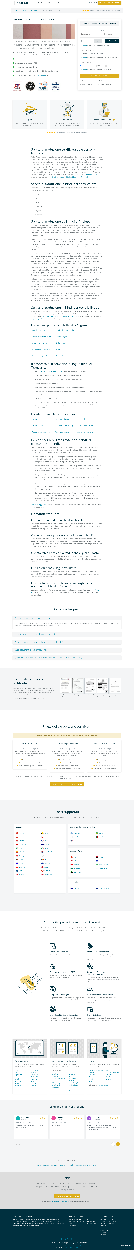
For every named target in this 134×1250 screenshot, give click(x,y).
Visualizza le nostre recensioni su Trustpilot (50, 1165)
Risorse (60, 3)
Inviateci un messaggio (61, 1202)
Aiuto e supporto (91, 1223)
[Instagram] (66, 1239)
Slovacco (92, 1075)
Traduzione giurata (62, 419)
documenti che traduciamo (70, 1091)
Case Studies (90, 1221)
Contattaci (125, 1246)
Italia (16, 1077)
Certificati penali (73, 1085)
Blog (87, 1219)
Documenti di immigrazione (42, 349)
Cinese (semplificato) (96, 1070)
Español (52, 1245)
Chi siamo (51, 3)
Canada (17, 1079)
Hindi (91, 1079)
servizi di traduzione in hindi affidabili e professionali (68, 177)
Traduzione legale (82, 419)
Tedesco (91, 1077)
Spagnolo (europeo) (112, 1072)
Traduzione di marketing (64, 425)
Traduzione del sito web (85, 425)
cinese (70, 316)
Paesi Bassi (34, 1075)
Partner (102, 1221)
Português (80, 1245)
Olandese (109, 1077)
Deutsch (58, 1245)
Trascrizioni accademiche (41, 337)
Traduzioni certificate (75, 1219)
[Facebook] (61, 1239)
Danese (91, 1072)
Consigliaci (103, 1223)
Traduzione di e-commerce (42, 432)
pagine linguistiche (38, 319)
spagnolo (64, 316)
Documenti (72, 1226)
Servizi (33, 3)
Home (16, 10)
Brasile (33, 1083)
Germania (34, 1070)
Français (65, 1245)
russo (76, 316)
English (46, 1245)
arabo (44, 316)
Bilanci (58, 349)
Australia (34, 1079)
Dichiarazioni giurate (40, 356)
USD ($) (58, 1247)
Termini (111, 1219)
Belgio (17, 1083)
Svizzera (34, 1086)
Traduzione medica (39, 425)
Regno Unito (19, 1075)
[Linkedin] (72, 1239)
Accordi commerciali (39, 343)
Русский (87, 1245)
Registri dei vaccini (62, 356)
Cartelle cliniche (61, 343)
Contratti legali (61, 337)
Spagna (33, 1072)
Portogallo (18, 1086)
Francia (17, 1070)
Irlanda (17, 1072)
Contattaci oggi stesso (39, 505)
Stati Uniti (34, 1077)
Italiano (108, 1079)
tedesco (57, 316)
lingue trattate (103, 1085)
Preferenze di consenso (70, 1247)
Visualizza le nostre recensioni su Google (82, 1165)
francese (50, 316)
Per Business (42, 3)
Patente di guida (57, 1083)
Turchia (17, 1088)
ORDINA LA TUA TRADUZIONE (51, 371)
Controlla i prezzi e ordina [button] (109, 3)
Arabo (91, 1081)
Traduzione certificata (40, 419)
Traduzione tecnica (62, 432)
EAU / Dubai (18, 1081)
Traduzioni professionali (85, 432)
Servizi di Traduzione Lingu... (29, 10)
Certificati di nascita (39, 330)
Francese (109, 1075)
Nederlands (72, 1245)
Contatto (103, 1234)
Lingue (70, 1223)
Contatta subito (92, 174)
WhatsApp (42, 75)
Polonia (33, 1088)
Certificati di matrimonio (65, 330)
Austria (33, 1081)
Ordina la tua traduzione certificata (66, 784)
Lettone (108, 1070)
